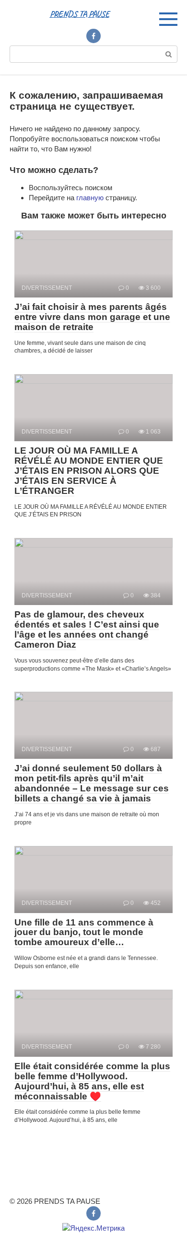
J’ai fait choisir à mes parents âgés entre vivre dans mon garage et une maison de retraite (92, 317)
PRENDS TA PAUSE (79, 14)
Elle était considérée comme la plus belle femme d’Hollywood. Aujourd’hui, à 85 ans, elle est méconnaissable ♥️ (92, 1081)
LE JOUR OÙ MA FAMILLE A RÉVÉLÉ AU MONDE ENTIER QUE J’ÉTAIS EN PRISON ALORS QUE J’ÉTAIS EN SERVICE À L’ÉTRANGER (88, 471)
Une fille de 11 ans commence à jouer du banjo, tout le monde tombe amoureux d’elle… (83, 932)
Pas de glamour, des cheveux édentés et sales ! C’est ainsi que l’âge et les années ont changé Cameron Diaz (86, 629)
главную (90, 198)
